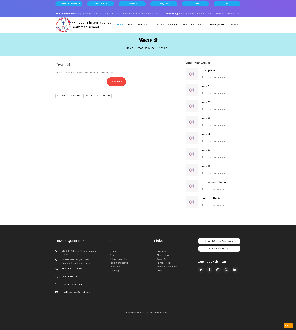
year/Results (147, 48)
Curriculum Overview (216, 182)
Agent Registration (219, 248)
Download (116, 81)
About (113, 255)
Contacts (161, 251)
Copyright (162, 259)
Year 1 (205, 86)
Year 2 (206, 102)
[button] (120, 24)
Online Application (119, 259)
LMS (227, 4)
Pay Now (132, 4)
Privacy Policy (164, 263)
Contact (234, 24)
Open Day (115, 266)
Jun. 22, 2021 (209, 189)
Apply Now (163, 4)
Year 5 (206, 150)
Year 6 (206, 166)
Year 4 (206, 134)
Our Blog (114, 270)
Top (288, 326)
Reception (208, 70)
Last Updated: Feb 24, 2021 (97, 96)
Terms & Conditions (167, 266)
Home (130, 48)
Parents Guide (211, 198)
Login (160, 270)
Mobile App (163, 255)
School (195, 4)
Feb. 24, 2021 (209, 77)
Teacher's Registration (69, 4)
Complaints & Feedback (219, 241)
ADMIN (222, 77)
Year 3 (206, 118)
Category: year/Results (68, 96)
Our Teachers (199, 24)
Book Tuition (101, 4)
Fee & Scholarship (119, 263)
